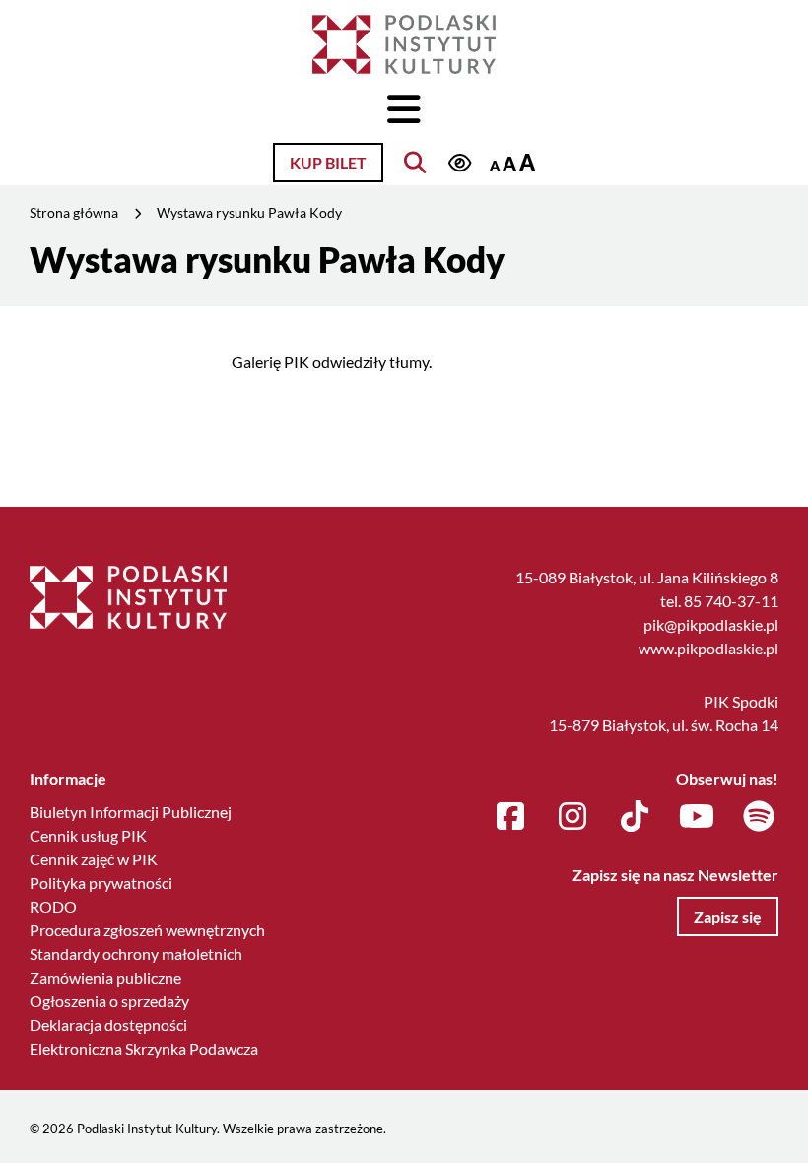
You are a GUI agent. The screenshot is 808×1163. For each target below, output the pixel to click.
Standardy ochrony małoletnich (136, 953)
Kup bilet (328, 162)
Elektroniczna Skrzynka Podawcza (144, 1048)
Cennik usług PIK (88, 835)
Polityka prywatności (101, 882)
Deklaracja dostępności (108, 1024)
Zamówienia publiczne (105, 977)
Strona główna (74, 212)
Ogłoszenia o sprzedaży (109, 1001)
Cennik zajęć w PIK (94, 859)
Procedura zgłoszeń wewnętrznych (147, 930)
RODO (53, 906)
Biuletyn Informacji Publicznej (131, 811)
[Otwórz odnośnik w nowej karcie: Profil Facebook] (510, 817)
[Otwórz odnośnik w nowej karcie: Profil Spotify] (758, 817)
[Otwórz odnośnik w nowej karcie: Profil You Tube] (696, 817)
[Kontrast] (459, 164)
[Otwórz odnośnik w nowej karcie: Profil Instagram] (572, 817)
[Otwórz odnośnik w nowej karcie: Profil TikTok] (634, 817)
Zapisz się (728, 916)
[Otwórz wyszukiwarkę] (415, 162)
